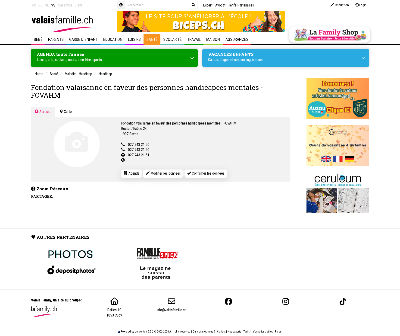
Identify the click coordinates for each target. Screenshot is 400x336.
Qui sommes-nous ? (204, 331)
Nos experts (234, 331)
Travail (194, 39)
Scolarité (172, 39)
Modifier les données (165, 173)
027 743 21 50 (138, 144)
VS (53, 5)
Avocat (220, 5)
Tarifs (246, 331)
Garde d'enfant (83, 39)
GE (40, 5)
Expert (207, 5)
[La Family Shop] (329, 34)
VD (34, 5)
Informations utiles (262, 331)
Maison (213, 39)
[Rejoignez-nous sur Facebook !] (228, 301)
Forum (278, 331)
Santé (152, 39)
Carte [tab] (67, 111)
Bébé (38, 39)
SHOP (79, 5)
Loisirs (134, 39)
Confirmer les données (208, 173)
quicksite (140, 331)
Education (112, 39)
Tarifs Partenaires (241, 5)
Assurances (236, 39)
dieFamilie (65, 5)
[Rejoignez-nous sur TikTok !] (343, 301)
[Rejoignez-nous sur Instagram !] (285, 301)
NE (47, 5)
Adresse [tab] (44, 111)
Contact (221, 331)
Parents (56, 39)
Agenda (133, 173)
